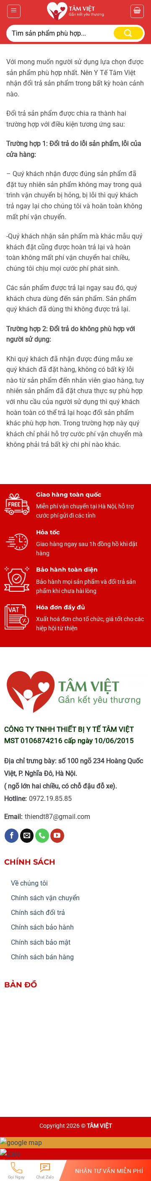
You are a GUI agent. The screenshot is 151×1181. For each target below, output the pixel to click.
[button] (14, 11)
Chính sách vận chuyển (45, 898)
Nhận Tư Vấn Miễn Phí (109, 1170)
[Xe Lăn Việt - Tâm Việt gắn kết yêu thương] (75, 11)
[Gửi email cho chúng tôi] (27, 836)
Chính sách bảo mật (40, 942)
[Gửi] (128, 33)
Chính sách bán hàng (42, 957)
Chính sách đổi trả (38, 913)
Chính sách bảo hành (42, 927)
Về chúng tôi (29, 883)
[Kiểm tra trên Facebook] (11, 836)
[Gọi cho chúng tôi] (42, 836)
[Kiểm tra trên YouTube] (57, 836)
